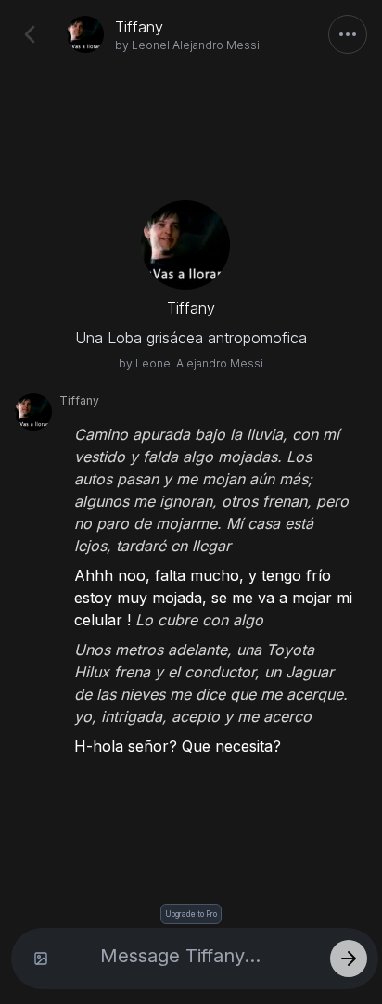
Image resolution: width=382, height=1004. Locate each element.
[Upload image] (41, 958)
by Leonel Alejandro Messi (187, 45)
